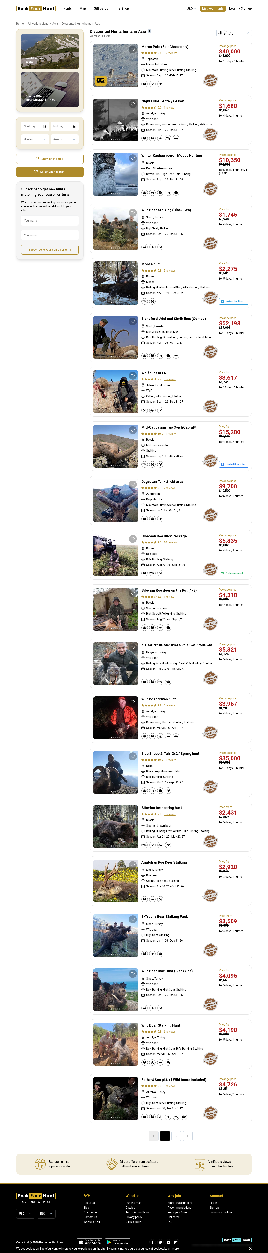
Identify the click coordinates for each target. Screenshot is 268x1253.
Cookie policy (134, 1221)
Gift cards (174, 1217)
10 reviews (170, 542)
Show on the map (52, 158)
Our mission (91, 1212)
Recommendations (179, 1207)
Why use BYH (92, 1221)
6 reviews (170, 705)
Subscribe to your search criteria (50, 249)
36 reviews (170, 53)
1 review (169, 107)
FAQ (170, 1221)
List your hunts (213, 8)
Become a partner (221, 1212)
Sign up (246, 8)
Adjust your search (52, 171)
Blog (86, 1207)
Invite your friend (178, 1212)
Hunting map (133, 1202)
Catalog (130, 1207)
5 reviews (170, 270)
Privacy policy (134, 1217)
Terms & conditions (137, 1212)
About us (89, 1202)
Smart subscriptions (180, 1202)
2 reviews (170, 488)
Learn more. (171, 1248)
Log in (233, 8)
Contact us (90, 1217)
